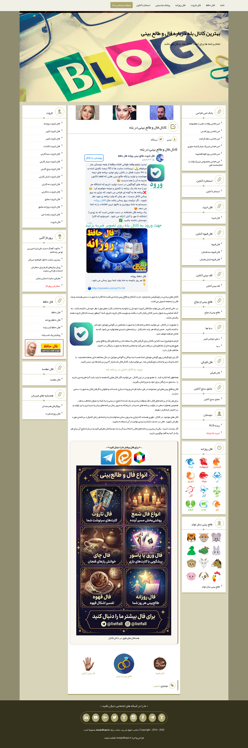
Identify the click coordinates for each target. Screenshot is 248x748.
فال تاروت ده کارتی (51, 191)
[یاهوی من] (161, 718)
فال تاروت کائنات (51, 146)
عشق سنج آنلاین (212, 398)
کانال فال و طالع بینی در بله (147, 127)
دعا (218, 346)
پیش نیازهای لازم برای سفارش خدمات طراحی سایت (47, 268)
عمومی (156, 685)
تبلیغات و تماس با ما (121, 5)
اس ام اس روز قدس (210, 130)
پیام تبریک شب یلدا (51, 334)
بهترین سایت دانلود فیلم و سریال (44, 259)
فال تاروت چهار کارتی (50, 161)
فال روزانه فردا (53, 413)
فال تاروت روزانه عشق (49, 206)
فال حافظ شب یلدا (51, 327)
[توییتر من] (114, 718)
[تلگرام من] (152, 718)
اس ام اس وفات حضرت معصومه (204, 123)
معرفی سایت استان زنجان (48, 278)
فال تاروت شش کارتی (49, 176)
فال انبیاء (215, 217)
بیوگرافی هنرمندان (51, 406)
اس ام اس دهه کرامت (209, 138)
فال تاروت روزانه (52, 123)
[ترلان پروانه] (124, 113)
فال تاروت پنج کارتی (50, 168)
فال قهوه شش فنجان (210, 259)
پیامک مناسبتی (163, 5)
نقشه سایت (109, 737)
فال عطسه (55, 379)
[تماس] (124, 718)
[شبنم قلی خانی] (87, 113)
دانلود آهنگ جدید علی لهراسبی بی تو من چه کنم (45, 250)
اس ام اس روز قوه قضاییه (208, 153)
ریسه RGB (214, 425)
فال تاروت (196, 5)
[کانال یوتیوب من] (95, 718)
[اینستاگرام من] (133, 718)
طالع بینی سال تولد (211, 586)
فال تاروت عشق (52, 199)
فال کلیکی (215, 372)
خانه (222, 5)
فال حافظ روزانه (52, 319)
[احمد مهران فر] (161, 113)
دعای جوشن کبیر (211, 338)
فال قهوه (215, 244)
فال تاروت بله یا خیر (50, 214)
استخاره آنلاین (143, 5)
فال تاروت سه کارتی (50, 153)
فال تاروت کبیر (53, 130)
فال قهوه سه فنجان (210, 251)
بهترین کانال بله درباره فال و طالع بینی (180, 33)
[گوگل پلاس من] (105, 718)
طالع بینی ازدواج (212, 312)
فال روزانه (180, 5)
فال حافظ (210, 5)
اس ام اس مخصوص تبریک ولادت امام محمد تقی (205, 163)
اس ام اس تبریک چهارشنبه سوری (204, 146)
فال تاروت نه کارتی (51, 184)
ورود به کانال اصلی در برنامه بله (124, 369)
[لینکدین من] (86, 718)
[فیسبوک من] (143, 718)
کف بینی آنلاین (213, 285)
